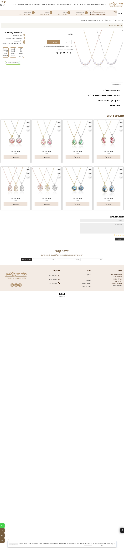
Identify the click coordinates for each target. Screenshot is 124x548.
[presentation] (90, 13)
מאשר (13, 544)
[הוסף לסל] (121, 130)
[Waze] (2, 541)
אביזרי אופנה (36, 4)
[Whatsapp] (2, 526)
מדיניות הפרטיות (88, 545)
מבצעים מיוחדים (117, 283)
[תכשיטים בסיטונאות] (116, 4)
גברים (12, 4)
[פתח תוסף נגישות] (122, 530)
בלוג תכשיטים (117, 286)
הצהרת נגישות (86, 286)
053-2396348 (62, 14)
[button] (108, 157)
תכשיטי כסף (20, 4)
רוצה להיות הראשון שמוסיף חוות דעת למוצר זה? (57, 47)
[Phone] (2, 531)
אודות (120, 13)
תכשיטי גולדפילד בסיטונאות (74, 4)
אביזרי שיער (45, 4)
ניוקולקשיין (28, 4)
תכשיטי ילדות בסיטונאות (57, 4)
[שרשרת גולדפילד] (108, 149)
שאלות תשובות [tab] (117, 84)
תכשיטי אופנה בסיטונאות (91, 4)
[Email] (2, 536)
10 (71, 34)
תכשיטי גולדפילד (116, 274)
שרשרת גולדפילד (108, 151)
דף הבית (104, 4)
